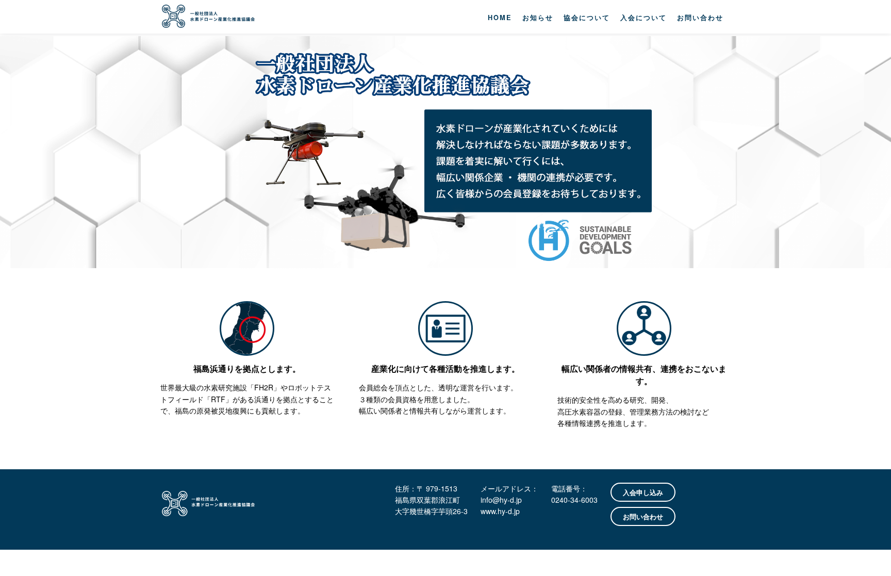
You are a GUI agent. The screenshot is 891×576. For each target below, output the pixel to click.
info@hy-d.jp (501, 500)
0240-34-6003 (574, 500)
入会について (643, 17)
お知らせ (537, 17)
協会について (587, 17)
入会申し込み (643, 492)
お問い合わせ (700, 17)
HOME (500, 17)
